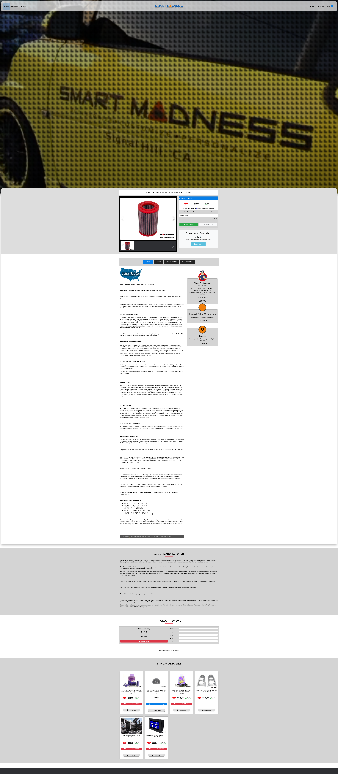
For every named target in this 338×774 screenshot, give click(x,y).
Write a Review (144, 641)
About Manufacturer (187, 262)
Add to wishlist (208, 224)
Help (313, 6)
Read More (202, 320)
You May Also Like (171, 262)
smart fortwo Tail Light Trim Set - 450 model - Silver (206, 691)
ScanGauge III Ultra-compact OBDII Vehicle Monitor (156, 736)
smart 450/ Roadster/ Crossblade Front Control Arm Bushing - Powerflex (181, 691)
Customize (25, 6)
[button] (174, 219)
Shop (7, 6)
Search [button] (321, 6)
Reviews (159, 262)
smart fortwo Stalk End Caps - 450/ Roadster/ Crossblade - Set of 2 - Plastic (156, 691)
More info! (214, 212)
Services (15, 6)
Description (148, 262)
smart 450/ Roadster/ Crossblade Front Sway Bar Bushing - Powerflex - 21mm (131, 691)
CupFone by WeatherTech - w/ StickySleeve (131, 736)
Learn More (198, 244)
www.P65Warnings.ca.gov (163, 536)
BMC (215, 219)
